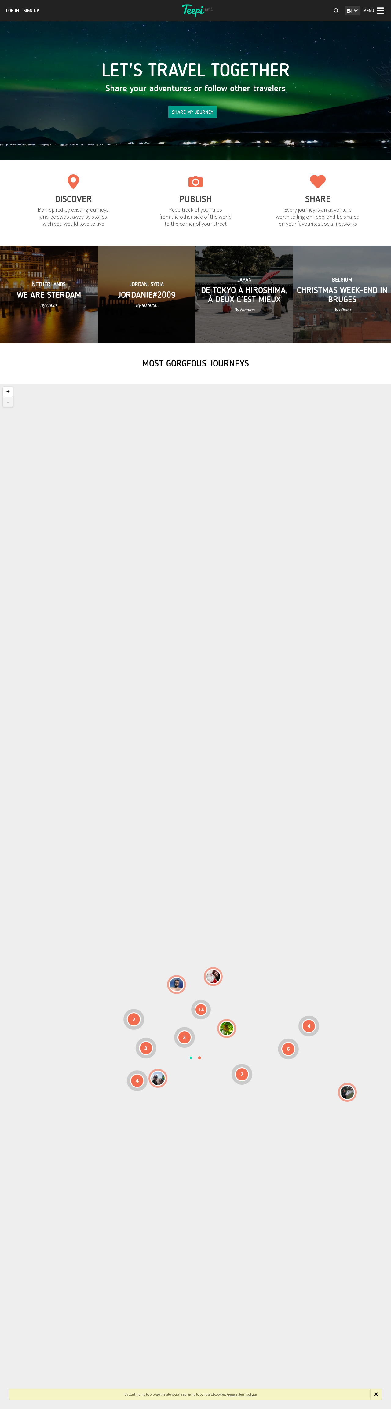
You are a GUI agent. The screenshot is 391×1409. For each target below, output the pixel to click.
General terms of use (242, 1394)
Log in (12, 10)
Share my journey (192, 112)
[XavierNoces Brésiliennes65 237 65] (158, 1078)
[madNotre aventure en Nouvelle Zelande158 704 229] (347, 1092)
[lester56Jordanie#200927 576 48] (226, 1028)
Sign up (31, 10)
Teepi (195, 10)
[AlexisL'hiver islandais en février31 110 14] (176, 984)
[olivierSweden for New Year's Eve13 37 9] (213, 976)
